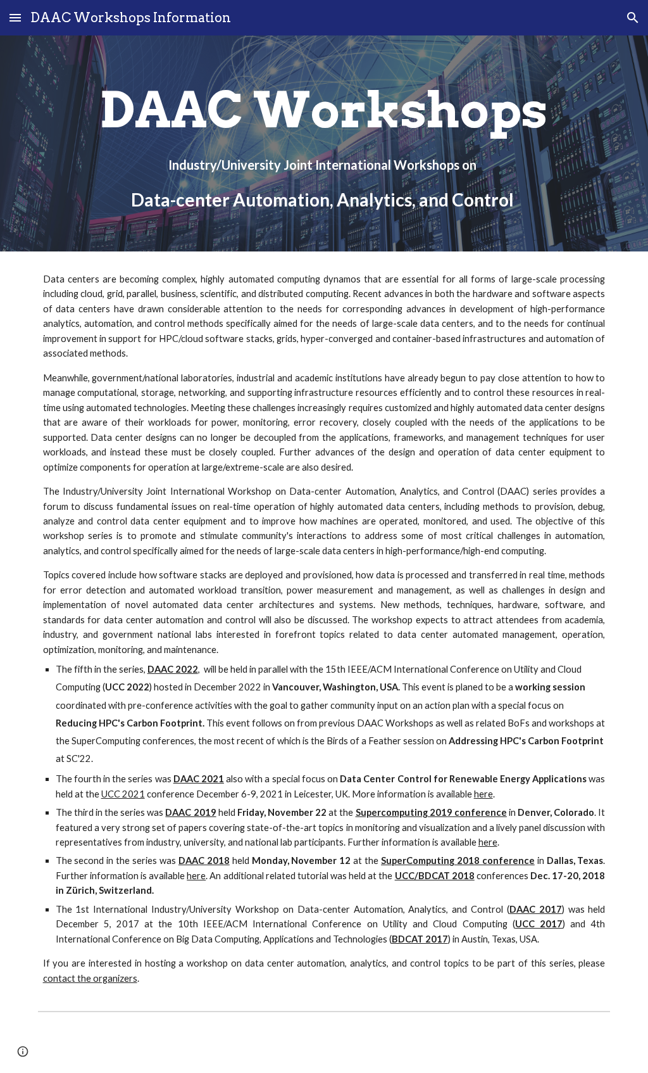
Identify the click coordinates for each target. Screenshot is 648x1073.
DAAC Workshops (395, 723)
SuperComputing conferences (133, 740)
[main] (324, 143)
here (483, 794)
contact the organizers (90, 978)
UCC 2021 (123, 794)
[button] (15, 17)
